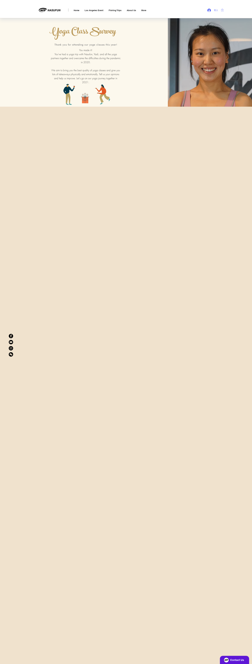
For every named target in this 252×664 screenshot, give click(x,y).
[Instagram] (11, 348)
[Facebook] (11, 336)
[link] (222, 10)
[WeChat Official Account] (11, 354)
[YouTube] (11, 342)
